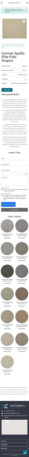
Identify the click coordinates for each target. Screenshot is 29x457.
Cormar (12, 44)
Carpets (7, 44)
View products (7, 238)
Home (3, 44)
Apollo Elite (8, 46)
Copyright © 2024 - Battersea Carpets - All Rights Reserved (14, 454)
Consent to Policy (5, 187)
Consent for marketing (6, 193)
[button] (24, 21)
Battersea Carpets (14, 2)
